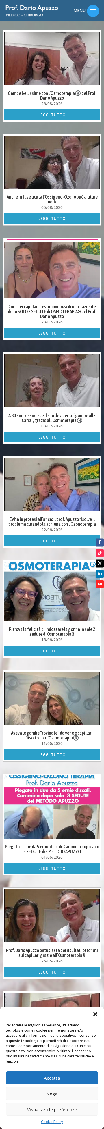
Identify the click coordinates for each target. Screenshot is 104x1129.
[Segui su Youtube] (100, 584)
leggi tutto (52, 114)
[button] (95, 1014)
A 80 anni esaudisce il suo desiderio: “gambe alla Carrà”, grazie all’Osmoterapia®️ (52, 418)
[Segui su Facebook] (100, 543)
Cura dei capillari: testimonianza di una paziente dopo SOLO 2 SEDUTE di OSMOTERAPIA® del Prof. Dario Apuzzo (52, 311)
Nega (52, 1094)
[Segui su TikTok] (100, 553)
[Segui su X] (100, 563)
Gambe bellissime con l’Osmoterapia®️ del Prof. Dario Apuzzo (52, 95)
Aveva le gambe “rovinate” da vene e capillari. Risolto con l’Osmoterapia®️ (52, 735)
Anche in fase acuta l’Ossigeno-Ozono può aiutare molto (52, 199)
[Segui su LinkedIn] (100, 574)
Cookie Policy (52, 1121)
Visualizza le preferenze (52, 1109)
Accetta (52, 1078)
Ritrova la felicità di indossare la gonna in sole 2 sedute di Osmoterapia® (52, 631)
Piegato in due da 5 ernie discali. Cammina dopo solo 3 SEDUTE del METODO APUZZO (52, 849)
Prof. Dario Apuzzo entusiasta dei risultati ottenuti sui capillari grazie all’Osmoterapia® (52, 952)
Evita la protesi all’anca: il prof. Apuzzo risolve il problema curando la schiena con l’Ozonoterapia (52, 521)
